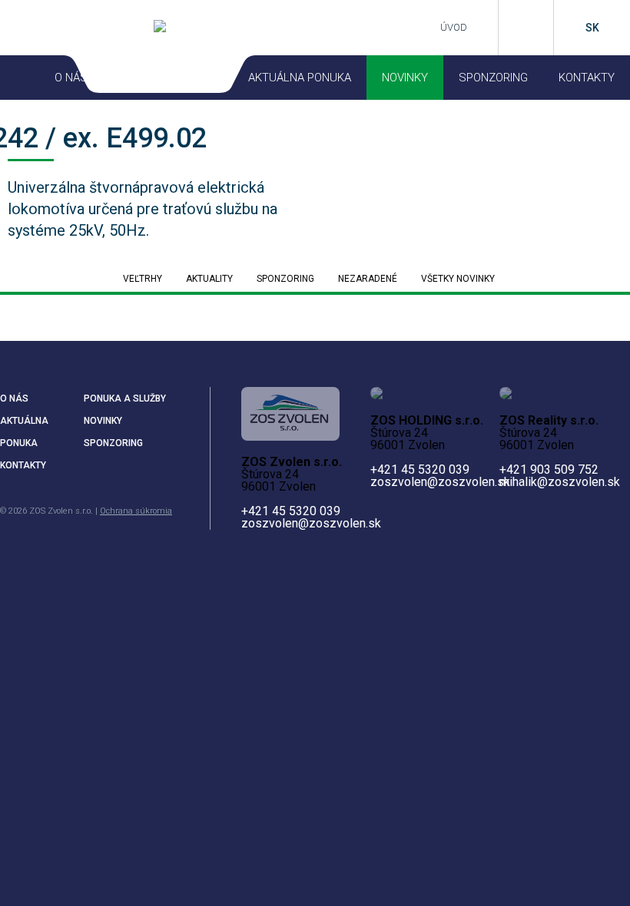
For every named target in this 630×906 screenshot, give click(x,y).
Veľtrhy (142, 278)
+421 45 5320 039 (290, 511)
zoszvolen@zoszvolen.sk (311, 523)
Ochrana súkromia (136, 511)
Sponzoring (493, 77)
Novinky (405, 77)
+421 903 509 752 (548, 469)
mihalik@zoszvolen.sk (559, 481)
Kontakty (587, 77)
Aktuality (209, 278)
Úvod (453, 27)
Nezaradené (367, 278)
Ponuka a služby (125, 398)
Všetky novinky (458, 278)
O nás (14, 398)
